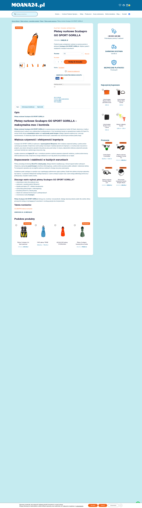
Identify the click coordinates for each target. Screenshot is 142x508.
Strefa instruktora (110, 14)
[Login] (124, 5)
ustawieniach (79, 506)
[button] (22, 65)
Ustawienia (113, 505)
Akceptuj (93, 505)
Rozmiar (56, 53)
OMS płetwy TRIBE (42, 242)
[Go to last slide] (20, 65)
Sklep (81, 14)
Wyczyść (87, 53)
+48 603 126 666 (114, 36)
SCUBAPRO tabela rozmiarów (23, 208)
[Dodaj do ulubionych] (16, 225)
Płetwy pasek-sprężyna (64, 28)
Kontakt (124, 14)
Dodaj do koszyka (75, 62)
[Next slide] (45, 65)
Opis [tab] (17, 107)
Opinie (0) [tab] (40, 107)
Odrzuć (103, 505)
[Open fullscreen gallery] (49, 61)
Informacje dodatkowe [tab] (28, 107)
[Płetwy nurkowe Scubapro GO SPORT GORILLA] (32, 44)
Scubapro (61, 67)
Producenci (88, 14)
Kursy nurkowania (98, 14)
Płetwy (60, 100)
